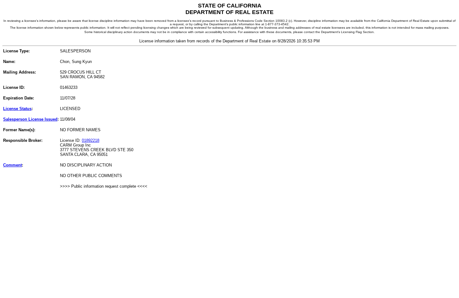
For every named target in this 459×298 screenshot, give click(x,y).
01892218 (90, 140)
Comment (12, 165)
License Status (17, 108)
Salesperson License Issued (30, 119)
